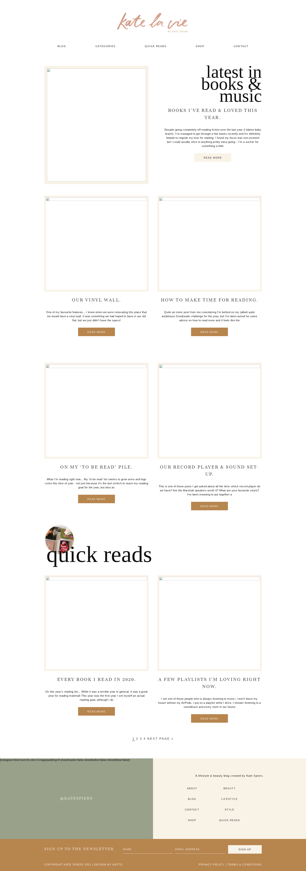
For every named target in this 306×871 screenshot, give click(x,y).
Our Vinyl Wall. (96, 300)
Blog (192, 799)
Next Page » (160, 738)
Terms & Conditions (245, 864)
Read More (213, 157)
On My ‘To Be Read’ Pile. (96, 467)
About (192, 788)
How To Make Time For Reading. (209, 300)
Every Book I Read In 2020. (96, 680)
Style (229, 809)
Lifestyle (229, 799)
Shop (192, 820)
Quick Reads (229, 820)
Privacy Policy (211, 864)
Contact (192, 809)
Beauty (229, 788)
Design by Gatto (108, 864)
